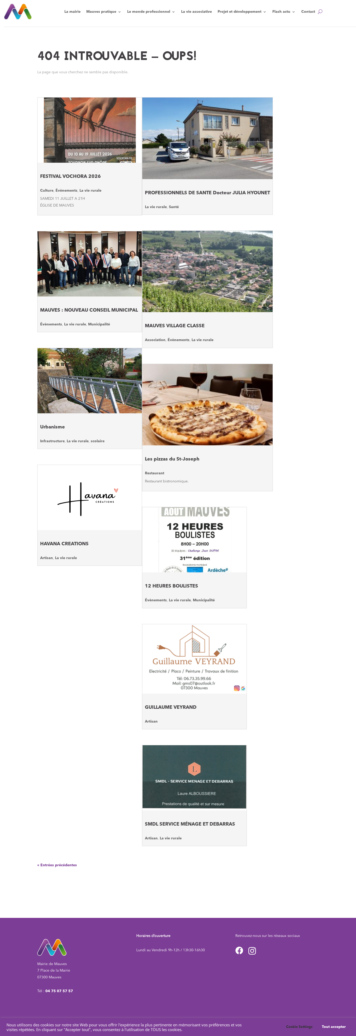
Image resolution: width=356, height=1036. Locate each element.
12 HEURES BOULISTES (171, 586)
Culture (46, 190)
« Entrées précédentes (57, 865)
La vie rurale (90, 190)
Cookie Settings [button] (299, 1027)
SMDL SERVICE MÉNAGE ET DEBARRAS (190, 824)
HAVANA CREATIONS (64, 544)
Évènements (66, 190)
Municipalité (99, 324)
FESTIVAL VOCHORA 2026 (70, 176)
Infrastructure (52, 441)
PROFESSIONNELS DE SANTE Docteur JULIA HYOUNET (207, 193)
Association (155, 340)
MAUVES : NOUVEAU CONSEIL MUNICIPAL (89, 310)
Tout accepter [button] (334, 1027)
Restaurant (154, 473)
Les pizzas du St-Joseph (172, 459)
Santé (174, 207)
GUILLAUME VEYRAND (171, 707)
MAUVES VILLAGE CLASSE (175, 326)
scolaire (98, 441)
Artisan (46, 558)
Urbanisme (52, 427)
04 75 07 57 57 (59, 991)
